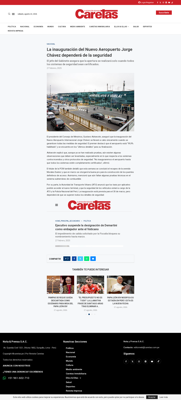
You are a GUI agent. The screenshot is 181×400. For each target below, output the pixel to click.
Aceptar (152, 397)
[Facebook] (157, 3)
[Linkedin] (166, 3)
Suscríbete (164, 12)
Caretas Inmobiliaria (99, 27)
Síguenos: (129, 353)
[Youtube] (169, 3)
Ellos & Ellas (120, 27)
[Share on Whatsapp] (86, 258)
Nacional (24, 27)
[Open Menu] (13, 14)
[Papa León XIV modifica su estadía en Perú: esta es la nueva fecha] (120, 285)
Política (12, 27)
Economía (38, 27)
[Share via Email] (93, 258)
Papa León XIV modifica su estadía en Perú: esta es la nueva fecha (120, 300)
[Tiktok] (172, 3)
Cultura (62, 27)
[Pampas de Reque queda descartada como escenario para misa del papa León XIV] (60, 285)
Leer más (164, 397)
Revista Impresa (15, 31)
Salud (136, 27)
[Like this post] (68, 258)
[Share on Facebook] (74, 258)
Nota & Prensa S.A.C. (15, 341)
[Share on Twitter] (80, 258)
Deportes (147, 27)
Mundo (50, 27)
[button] (50, 295)
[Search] (9, 14)
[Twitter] (160, 3)
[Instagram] (163, 3)
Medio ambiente (77, 27)
